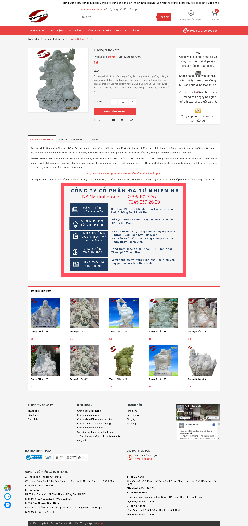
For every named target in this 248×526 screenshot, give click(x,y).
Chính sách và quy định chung (94, 423)
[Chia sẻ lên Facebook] (114, 119)
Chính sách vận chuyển (90, 427)
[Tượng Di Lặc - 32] (84, 313)
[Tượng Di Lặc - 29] (202, 313)
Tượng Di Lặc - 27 (79, 379)
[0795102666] (7, 505)
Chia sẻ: (98, 120)
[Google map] (7, 488)
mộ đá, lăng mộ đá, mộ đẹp (120, 9)
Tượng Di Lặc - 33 (39, 331)
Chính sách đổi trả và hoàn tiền (94, 419)
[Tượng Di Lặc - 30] (163, 313)
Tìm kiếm (132, 410)
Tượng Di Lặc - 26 (118, 379)
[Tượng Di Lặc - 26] (124, 360)
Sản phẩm (74, 30)
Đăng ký (197, 19)
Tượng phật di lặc (42, 158)
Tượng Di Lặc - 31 (118, 331)
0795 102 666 (143, 459)
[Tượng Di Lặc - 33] (45, 313)
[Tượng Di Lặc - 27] (84, 360)
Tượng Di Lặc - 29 (197, 331)
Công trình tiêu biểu (99, 30)
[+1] (131, 119)
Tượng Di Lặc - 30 (157, 331)
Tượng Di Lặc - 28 (39, 379)
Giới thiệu (56, 30)
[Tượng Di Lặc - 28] (45, 360)
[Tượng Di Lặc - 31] (124, 313)
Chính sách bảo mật (88, 415)
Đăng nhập (185, 19)
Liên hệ (135, 30)
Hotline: (204, 30)
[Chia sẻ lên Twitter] (122, 119)
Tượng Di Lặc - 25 (157, 379)
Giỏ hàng (132, 423)
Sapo (101, 523)
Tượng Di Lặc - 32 (79, 331)
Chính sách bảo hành (89, 410)
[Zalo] (7, 496)
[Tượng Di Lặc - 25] (163, 360)
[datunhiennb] (50, 16)
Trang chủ (38, 30)
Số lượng (98, 102)
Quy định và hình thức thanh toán (95, 432)
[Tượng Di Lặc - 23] (202, 360)
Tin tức (120, 30)
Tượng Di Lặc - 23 (197, 379)
